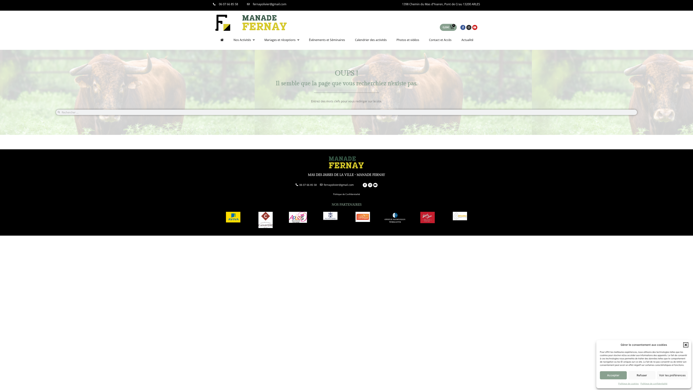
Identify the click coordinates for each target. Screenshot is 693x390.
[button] (686, 345)
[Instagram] (468, 27)
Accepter (613, 375)
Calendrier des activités (371, 40)
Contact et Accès (440, 40)
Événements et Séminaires (327, 40)
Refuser (642, 375)
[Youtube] (474, 27)
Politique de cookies (628, 383)
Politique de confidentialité (653, 383)
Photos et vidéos (407, 40)
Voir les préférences (672, 375)
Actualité (467, 40)
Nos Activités (242, 40)
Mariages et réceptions (280, 40)
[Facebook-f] (462, 27)
